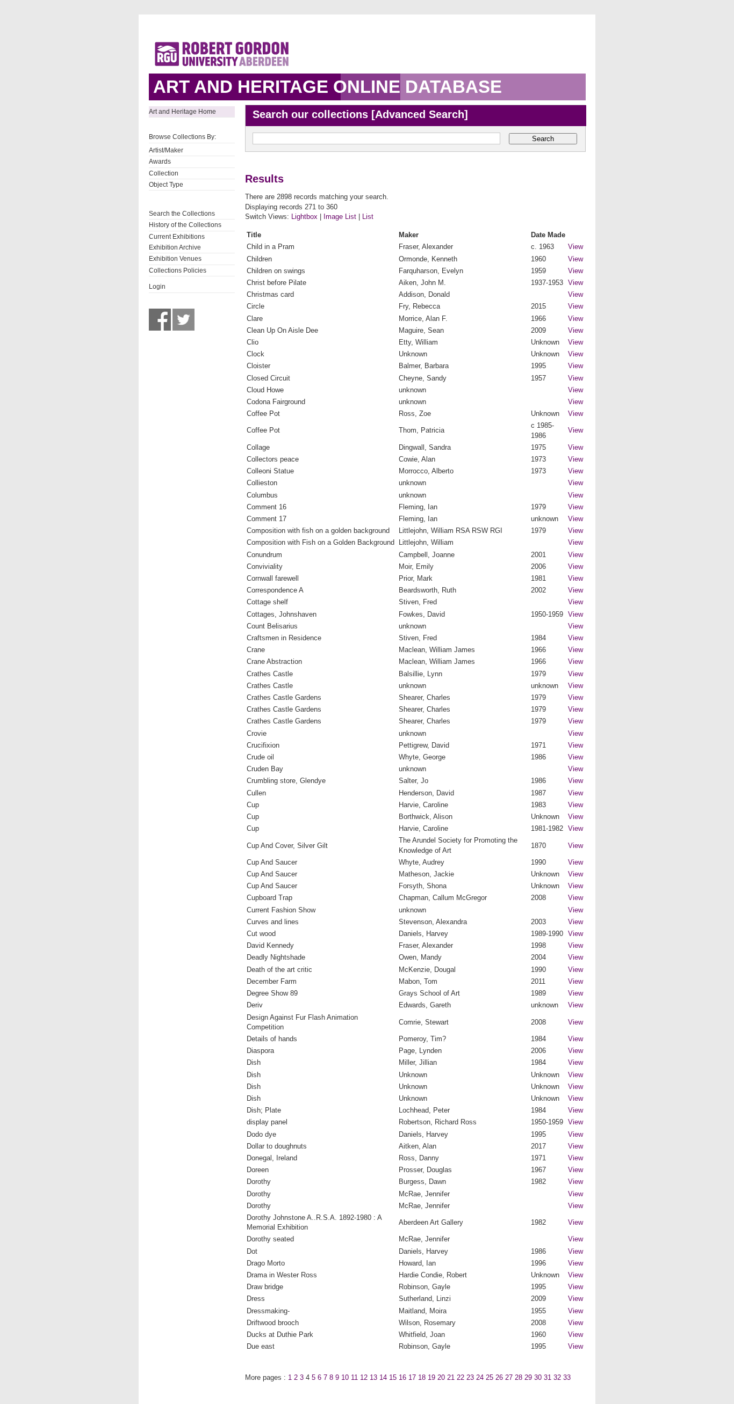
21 (451, 1377)
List (367, 217)
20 (441, 1377)
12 (364, 1377)
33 (567, 1377)
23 (470, 1377)
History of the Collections (185, 225)
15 (393, 1377)
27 (509, 1377)
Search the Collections (182, 213)
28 (518, 1377)
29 (528, 1377)
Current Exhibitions (177, 236)
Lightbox (304, 217)
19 (431, 1377)
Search (543, 139)
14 (383, 1377)
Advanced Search (419, 114)
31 (547, 1377)
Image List (339, 217)
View (575, 247)
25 (489, 1377)
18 (422, 1377)
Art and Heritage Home (182, 111)
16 (402, 1377)
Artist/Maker (166, 150)
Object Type (166, 184)
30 (538, 1377)
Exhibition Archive (175, 247)
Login (157, 286)
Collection (163, 173)
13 (373, 1377)
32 (557, 1377)
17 (412, 1377)
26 (499, 1377)
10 (345, 1377)
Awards (160, 161)
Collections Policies (177, 270)
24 (480, 1377)
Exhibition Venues (175, 258)
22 (460, 1377)
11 (354, 1377)
